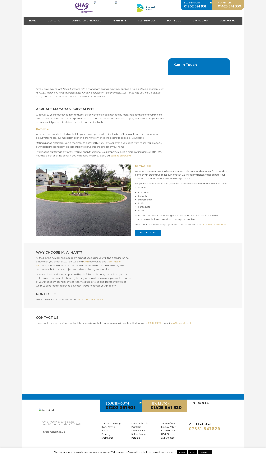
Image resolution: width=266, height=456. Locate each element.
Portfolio (135, 437)
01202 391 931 (195, 6)
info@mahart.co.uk (181, 323)
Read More (205, 452)
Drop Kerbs (107, 437)
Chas (86, 261)
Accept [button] (182, 452)
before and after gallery (90, 299)
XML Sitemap (168, 437)
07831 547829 (204, 429)
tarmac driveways (121, 155)
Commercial (138, 430)
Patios (105, 430)
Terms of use (168, 423)
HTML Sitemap (168, 434)
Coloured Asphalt (140, 423)
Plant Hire (136, 427)
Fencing (106, 434)
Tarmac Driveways (112, 423)
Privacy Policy (168, 427)
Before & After (138, 434)
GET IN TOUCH (148, 233)
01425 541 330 (229, 6)
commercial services (214, 224)
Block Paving (108, 427)
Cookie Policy (168, 430)
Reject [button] (192, 452)
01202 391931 (154, 323)
